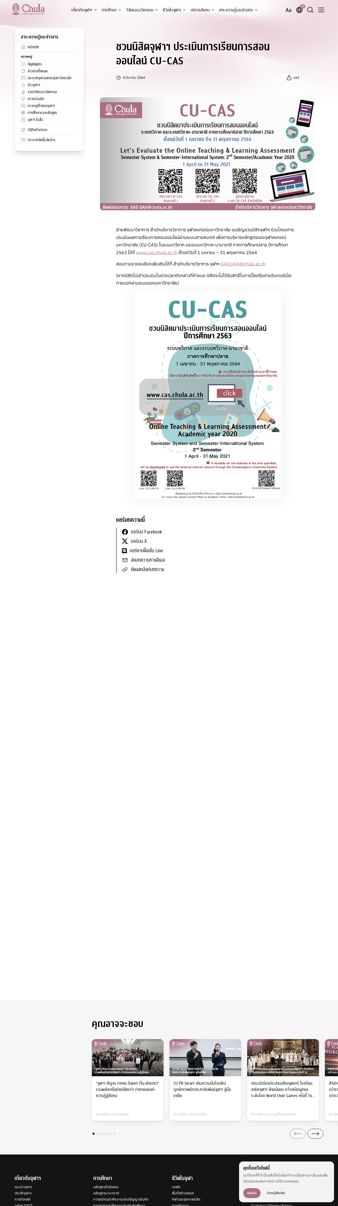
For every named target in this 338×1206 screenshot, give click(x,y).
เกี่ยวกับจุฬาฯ (81, 10)
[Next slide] (315, 1134)
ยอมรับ (252, 1193)
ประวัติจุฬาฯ (23, 1193)
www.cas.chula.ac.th (156, 252)
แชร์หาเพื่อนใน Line (146, 550)
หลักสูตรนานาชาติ (106, 1193)
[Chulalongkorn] (28, 9)
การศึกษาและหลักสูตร (42, 112)
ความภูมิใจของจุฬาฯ (41, 106)
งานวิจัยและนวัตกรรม (42, 92)
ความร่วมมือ (36, 99)
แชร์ (296, 77)
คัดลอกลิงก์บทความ (147, 569)
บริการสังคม (200, 10)
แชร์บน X (139, 541)
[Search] (310, 10)
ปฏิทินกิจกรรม (37, 130)
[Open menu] (321, 10)
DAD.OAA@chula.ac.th (243, 264)
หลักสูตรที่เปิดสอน (106, 1187)
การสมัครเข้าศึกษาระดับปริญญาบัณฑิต (121, 1199)
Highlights (35, 64)
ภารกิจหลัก (23, 1199)
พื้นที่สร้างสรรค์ (183, 1193)
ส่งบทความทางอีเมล (148, 560)
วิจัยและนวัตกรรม (139, 10)
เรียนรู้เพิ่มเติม (276, 1193)
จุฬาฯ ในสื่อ (35, 119)
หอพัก (176, 1187)
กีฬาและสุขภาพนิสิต (186, 1199)
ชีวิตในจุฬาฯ (172, 10)
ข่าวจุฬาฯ (34, 85)
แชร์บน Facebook (146, 532)
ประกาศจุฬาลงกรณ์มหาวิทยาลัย (49, 78)
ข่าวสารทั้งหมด (38, 71)
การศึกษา (109, 10)
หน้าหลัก (33, 47)
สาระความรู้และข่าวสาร (236, 10)
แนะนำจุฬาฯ (23, 1187)
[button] (94, 1134)
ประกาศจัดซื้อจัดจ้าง (41, 140)
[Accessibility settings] (288, 10)
